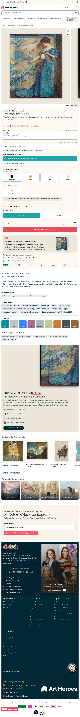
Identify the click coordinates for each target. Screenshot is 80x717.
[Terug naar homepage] (10, 7)
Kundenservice (72, 18)
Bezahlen (9, 584)
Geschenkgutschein (13, 592)
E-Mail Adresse (9, 523)
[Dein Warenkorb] (77, 7)
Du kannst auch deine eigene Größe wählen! (24, 150)
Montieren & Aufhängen (14, 590)
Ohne (22, 215)
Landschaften (7, 306)
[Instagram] (12, 671)
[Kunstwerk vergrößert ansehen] (68, 30)
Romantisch (34, 296)
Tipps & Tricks (54, 19)
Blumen (17, 306)
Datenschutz (62, 702)
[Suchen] (76, 13)
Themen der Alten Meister (58, 336)
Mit (60, 215)
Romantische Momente (10, 312)
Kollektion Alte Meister (17, 111)
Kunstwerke (5, 19)
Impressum (71, 702)
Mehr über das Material (70, 130)
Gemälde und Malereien (30, 306)
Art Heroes (8, 631)
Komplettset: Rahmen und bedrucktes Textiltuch (22, 159)
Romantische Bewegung (25, 309)
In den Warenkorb (41, 229)
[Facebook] (18, 671)
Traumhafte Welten (42, 309)
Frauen (54, 306)
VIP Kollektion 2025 (65, 312)
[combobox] (38, 13)
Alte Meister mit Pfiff (24, 336)
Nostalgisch (13, 296)
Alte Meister (45, 306)
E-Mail (71, 20)
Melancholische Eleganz (60, 309)
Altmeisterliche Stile (9, 339)
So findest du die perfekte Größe (67, 142)
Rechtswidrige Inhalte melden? (48, 702)
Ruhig (4, 296)
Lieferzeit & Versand (13, 587)
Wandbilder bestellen (13, 581)
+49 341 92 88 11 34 (18, 572)
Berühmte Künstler (40, 336)
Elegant (43, 296)
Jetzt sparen (10, 709)
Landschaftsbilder (8, 309)
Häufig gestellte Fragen (14, 578)
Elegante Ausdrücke (49, 312)
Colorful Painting (64, 306)
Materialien (41, 19)
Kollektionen (18, 19)
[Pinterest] (15, 671)
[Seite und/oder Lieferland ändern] (77, 2)
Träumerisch (23, 296)
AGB (23, 702)
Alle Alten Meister (8, 336)
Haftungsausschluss (32, 702)
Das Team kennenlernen (52, 590)
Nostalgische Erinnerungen (30, 312)
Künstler (30, 19)
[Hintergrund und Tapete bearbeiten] (68, 34)
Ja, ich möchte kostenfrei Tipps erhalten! (21, 533)
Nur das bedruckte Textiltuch (15, 163)
